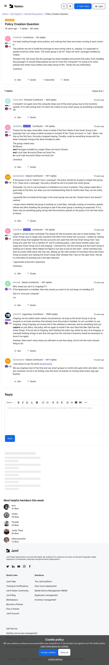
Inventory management (45, 599)
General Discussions (33, 14)
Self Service (11, 628)
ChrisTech (17, 37)
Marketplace (12, 599)
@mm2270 (47, 364)
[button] (5, 7)
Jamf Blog (11, 595)
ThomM (15, 522)
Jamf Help (11, 581)
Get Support (16, 14)
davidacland (18, 176)
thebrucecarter (19, 538)
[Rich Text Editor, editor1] (54, 419)
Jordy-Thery (17, 530)
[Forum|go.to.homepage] (16, 6)
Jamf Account (12, 613)
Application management (46, 595)
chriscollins (18, 99)
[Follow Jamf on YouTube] (18, 566)
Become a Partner (14, 604)
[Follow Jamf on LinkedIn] (13, 566)
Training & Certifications (17, 586)
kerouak (16, 282)
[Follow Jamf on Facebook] (29, 566)
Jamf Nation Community (17, 590)
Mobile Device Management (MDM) (51, 590)
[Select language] (70, 6)
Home (5, 14)
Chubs (15, 514)
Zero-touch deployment (46, 586)
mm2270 (17, 314)
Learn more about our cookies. (54, 646)
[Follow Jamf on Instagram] (24, 566)
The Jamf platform (43, 581)
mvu (14, 505)
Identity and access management (21, 633)
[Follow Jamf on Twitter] (7, 566)
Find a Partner (12, 609)
